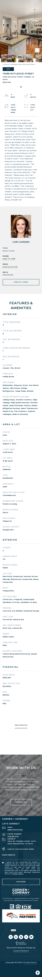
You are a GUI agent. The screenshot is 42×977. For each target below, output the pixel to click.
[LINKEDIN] (16, 937)
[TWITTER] (26, 937)
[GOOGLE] (21, 937)
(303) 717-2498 (9, 259)
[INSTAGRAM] (11, 937)
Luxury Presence (21, 950)
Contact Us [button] (21, 802)
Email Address (8, 855)
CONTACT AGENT (21, 282)
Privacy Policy (17, 874)
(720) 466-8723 (13, 836)
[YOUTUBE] (31, 937)
